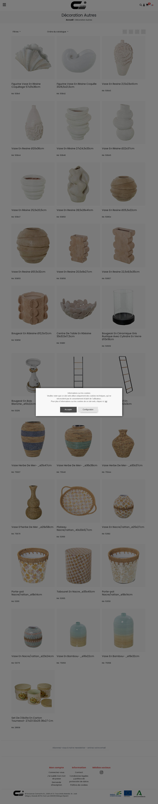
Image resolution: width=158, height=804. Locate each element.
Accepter (68, 409)
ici (106, 401)
